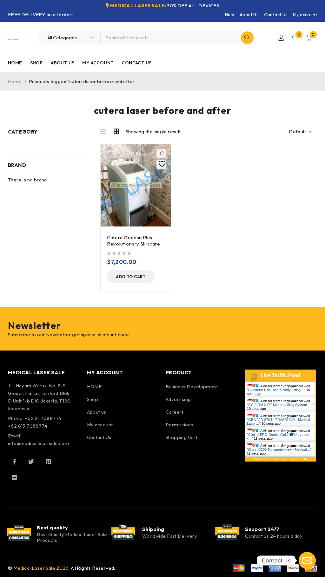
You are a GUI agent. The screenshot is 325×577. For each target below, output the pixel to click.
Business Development (192, 387)
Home (15, 81)
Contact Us (276, 14)
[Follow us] (31, 461)
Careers (175, 412)
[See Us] (48, 461)
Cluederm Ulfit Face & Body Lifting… (276, 390)
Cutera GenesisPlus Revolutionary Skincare (133, 240)
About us (96, 412)
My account (305, 14)
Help (230, 14)
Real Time (278, 459)
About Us (249, 14)
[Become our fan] (14, 461)
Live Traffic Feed (280, 375)
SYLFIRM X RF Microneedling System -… (280, 405)
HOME (94, 387)
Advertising (178, 399)
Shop (92, 399)
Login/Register (281, 38)
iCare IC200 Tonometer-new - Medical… (279, 449)
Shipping (153, 529)
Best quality (52, 527)
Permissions (179, 425)
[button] (131, 276)
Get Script (261, 459)
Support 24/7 (262, 529)
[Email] (307, 560)
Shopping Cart (181, 437)
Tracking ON (298, 459)
